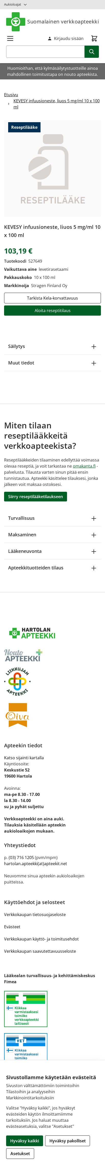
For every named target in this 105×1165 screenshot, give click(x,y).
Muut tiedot (21, 363)
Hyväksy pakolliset (67, 1141)
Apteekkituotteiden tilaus (35, 568)
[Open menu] (10, 38)
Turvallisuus (21, 518)
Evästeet (12, 927)
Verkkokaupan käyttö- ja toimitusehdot (41, 939)
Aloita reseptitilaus (53, 310)
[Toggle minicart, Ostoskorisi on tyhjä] (94, 38)
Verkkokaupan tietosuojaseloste (35, 914)
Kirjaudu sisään (69, 38)
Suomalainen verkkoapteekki (63, 21)
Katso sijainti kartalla (24, 758)
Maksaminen (22, 534)
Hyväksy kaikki (24, 1141)
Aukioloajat (12, 4)
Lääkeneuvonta (25, 551)
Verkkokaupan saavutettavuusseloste (40, 951)
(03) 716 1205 (21, 857)
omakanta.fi (84, 466)
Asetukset (20, 1153)
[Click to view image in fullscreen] (52, 168)
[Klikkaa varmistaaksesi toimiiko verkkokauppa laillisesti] (52, 1012)
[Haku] (92, 52)
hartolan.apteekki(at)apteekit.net (35, 863)
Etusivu (11, 94)
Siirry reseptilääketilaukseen (35, 496)
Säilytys (16, 346)
